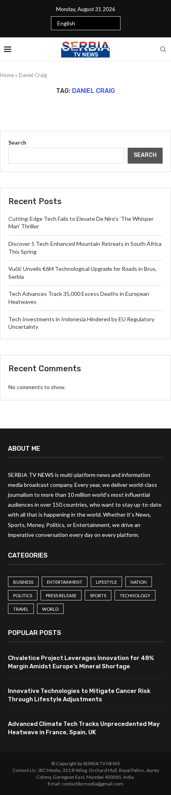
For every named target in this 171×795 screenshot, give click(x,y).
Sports (98, 595)
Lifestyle (106, 582)
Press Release (61, 595)
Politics (22, 595)
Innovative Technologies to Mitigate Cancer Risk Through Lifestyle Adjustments (79, 695)
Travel (21, 609)
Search (17, 142)
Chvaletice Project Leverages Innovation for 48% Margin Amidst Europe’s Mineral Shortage (81, 662)
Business (23, 582)
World (50, 609)
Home (7, 75)
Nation (138, 582)
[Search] (163, 49)
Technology (135, 595)
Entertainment (64, 582)
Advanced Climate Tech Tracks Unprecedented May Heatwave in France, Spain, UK (84, 728)
